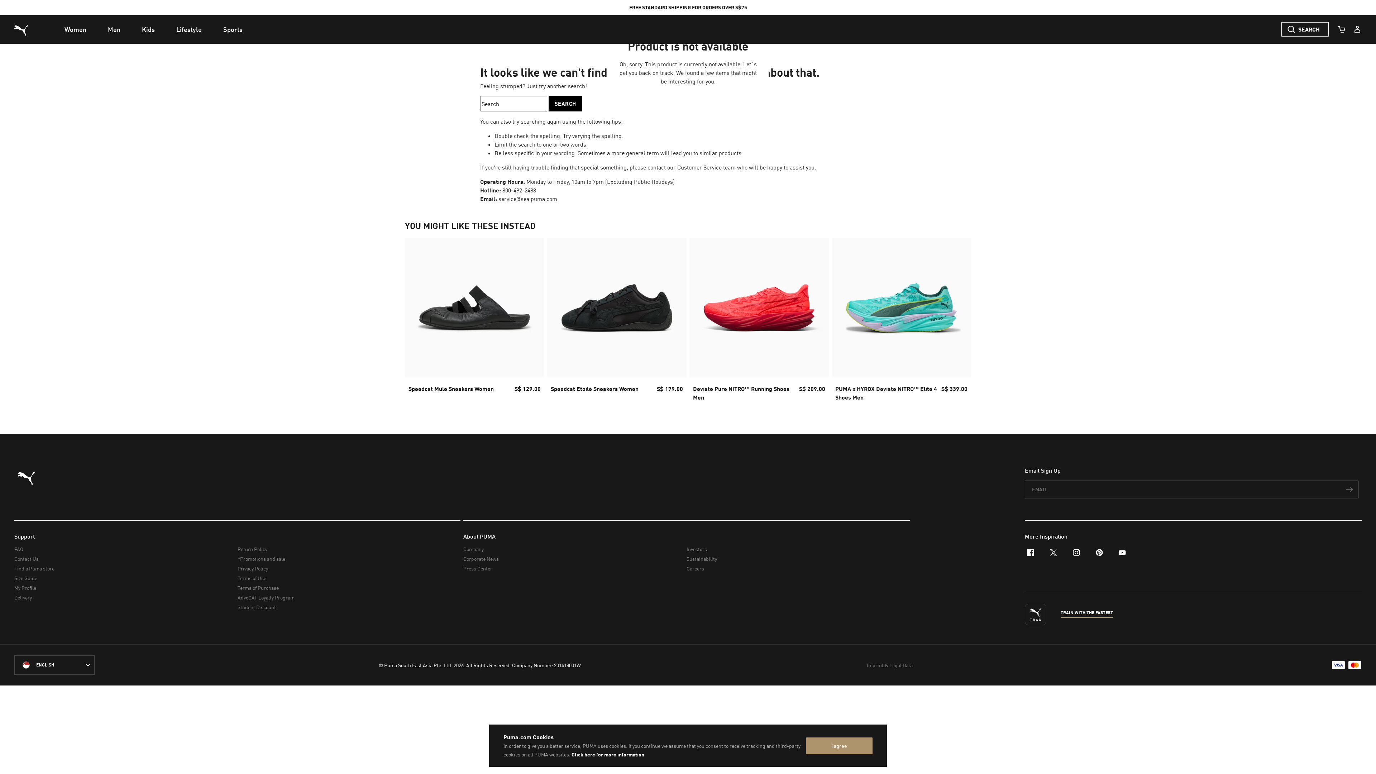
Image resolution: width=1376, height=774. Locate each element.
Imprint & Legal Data (890, 665)
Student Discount (257, 607)
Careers (695, 568)
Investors (697, 549)
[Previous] (416, 321)
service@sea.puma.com (527, 198)
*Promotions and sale (261, 559)
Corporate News (481, 559)
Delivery (23, 597)
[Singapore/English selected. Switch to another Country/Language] (54, 665)
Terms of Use (252, 578)
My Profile (25, 588)
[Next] (959, 321)
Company (473, 549)
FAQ (18, 549)
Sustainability (702, 559)
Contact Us (26, 559)
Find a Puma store (34, 568)
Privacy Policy (253, 568)
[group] (474, 321)
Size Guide (25, 578)
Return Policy (252, 549)
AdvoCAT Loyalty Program (266, 597)
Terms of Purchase (258, 588)
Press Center (477, 568)
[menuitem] (75, 29)
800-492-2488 (519, 190)
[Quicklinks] (1357, 29)
